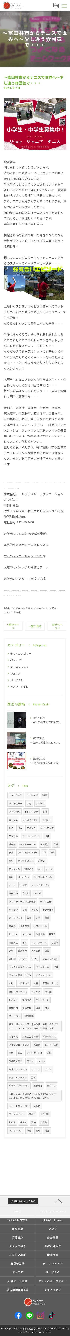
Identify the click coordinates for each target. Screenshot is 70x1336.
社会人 (23, 1122)
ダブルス (35, 991)
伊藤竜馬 (40, 934)
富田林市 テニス (18, 991)
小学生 (23, 958)
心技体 (54, 942)
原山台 (30, 1061)
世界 (11, 852)
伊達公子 (13, 999)
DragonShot (48, 909)
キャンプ (13, 909)
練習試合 (44, 844)
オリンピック (15, 917)
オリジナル (14, 868)
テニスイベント (30, 819)
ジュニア (38, 608)
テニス (48, 1069)
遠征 (47, 836)
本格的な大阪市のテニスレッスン (26, 544)
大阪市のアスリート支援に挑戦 (25, 578)
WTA (52, 852)
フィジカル (14, 811)
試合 (29, 975)
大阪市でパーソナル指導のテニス (26, 567)
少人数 (43, 1122)
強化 (11, 860)
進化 (11, 950)
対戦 (11, 983)
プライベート (40, 926)
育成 (38, 1130)
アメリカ (31, 827)
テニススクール (17, 1114)
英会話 (12, 926)
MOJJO (52, 934)
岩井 (11, 1052)
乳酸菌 (37, 1044)
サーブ (12, 885)
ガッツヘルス (49, 1036)
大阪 (49, 1052)
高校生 (32, 1114)
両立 (47, 950)
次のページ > (57, 626)
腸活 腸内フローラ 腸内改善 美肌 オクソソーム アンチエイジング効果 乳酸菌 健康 (33, 1026)
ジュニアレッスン (18, 1077)
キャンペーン (42, 999)
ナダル (34, 909)
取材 (29, 803)
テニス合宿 (45, 901)
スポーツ (40, 803)
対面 (47, 1130)
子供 (45, 811)
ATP (44, 852)
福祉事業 (29, 1016)
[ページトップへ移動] (58, 1201)
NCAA (44, 795)
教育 (38, 1007)
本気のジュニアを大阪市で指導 (24, 556)
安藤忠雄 (38, 1085)
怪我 (11, 876)
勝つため (13, 934)
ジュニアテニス (39, 942)
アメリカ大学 (15, 795)
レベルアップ (47, 827)
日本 (20, 827)
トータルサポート (31, 836)
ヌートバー (14, 1016)
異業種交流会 (15, 1061)
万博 (33, 1077)
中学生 (34, 958)
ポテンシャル (42, 966)
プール (41, 1061)
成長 (33, 1122)
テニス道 (26, 934)
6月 (39, 868)
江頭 (38, 917)
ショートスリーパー (19, 1105)
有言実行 (35, 950)
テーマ (49, 868)
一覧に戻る (35, 626)
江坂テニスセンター (19, 1085)
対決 (11, 827)
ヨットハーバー (28, 844)
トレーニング (31, 811)
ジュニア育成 (15, 975)
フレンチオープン (40, 885)
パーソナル (50, 608)
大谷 (36, 983)
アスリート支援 (12, 612)
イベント (47, 819)
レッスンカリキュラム (20, 966)
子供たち (13, 836)
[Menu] (64, 5)
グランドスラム (26, 860)
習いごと (13, 819)
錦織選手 (29, 868)
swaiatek (37, 893)
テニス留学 (32, 795)
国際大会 (13, 942)
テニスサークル (35, 1052)
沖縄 (56, 966)
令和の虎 (13, 1036)
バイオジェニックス (19, 1044)
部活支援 (26, 1007)
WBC (47, 1007)
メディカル (23, 876)
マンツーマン (15, 1130)
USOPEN (41, 860)
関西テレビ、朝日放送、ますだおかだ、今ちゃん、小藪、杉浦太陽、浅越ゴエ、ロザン (32, 1095)
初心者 (12, 1122)
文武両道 (22, 950)
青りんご (51, 1085)
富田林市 (13, 893)
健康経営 (13, 1007)
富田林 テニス (50, 983)
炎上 (20, 1052)
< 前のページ (13, 626)
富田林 (12, 958)
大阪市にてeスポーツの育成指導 (25, 533)
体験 (29, 1130)
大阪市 (37, 1105)
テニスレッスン (24, 608)
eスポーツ (9, 608)
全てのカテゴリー (20, 653)
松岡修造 (26, 999)
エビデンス (23, 983)
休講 (56, 844)
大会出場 (44, 1114)
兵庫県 (12, 844)
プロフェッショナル (28, 852)
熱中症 (48, 991)
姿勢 (24, 909)
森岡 (29, 917)
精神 (24, 942)
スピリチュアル (43, 975)
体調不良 (24, 926)
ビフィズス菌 (51, 1044)
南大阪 (25, 893)
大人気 (23, 885)
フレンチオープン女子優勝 (22, 901)
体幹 (47, 917)
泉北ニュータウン (18, 1069)
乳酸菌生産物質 (30, 1036)
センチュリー (15, 803)
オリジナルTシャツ (42, 876)
